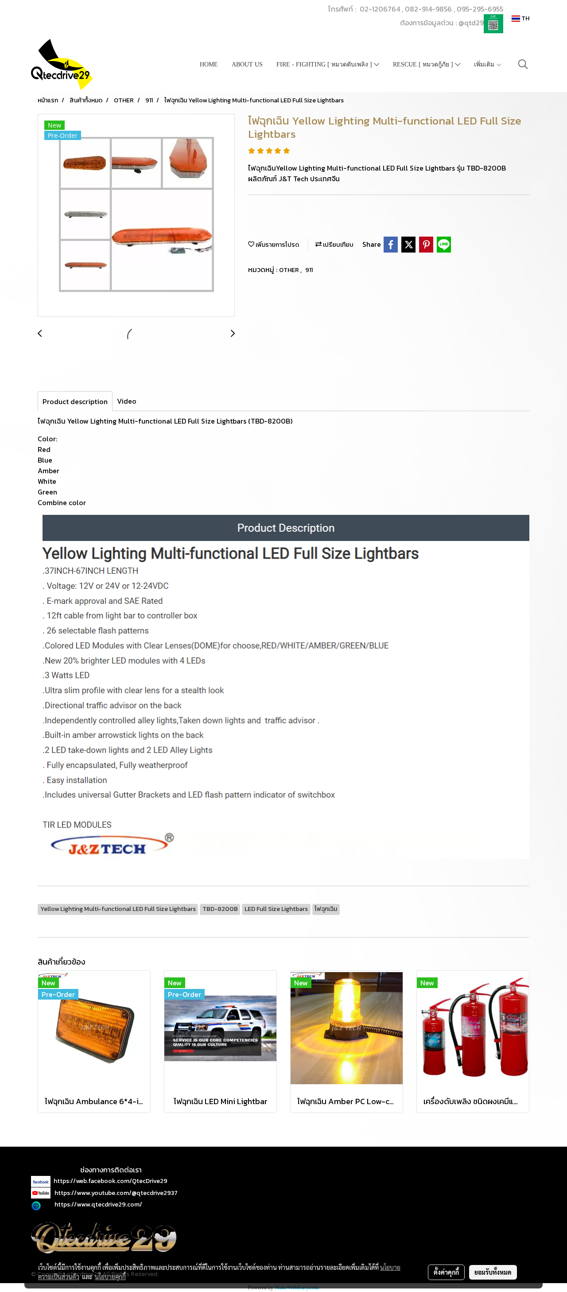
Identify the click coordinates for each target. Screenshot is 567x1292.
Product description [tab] (75, 401)
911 (309, 270)
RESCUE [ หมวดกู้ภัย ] (424, 64)
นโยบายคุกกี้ (110, 1276)
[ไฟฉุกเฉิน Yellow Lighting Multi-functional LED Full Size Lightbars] (136, 215)
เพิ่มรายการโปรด (276, 244)
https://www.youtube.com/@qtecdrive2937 (116, 1193)
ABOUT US (247, 64)
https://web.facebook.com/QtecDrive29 (110, 1181)
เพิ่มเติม (485, 64)
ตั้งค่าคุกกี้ (446, 1272)
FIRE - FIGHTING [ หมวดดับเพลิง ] (325, 64)
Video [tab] (126, 401)
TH (524, 18)
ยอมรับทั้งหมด (493, 1272)
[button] (523, 64)
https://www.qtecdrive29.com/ (98, 1204)
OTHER (289, 270)
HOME (209, 64)
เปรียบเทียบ (337, 244)
